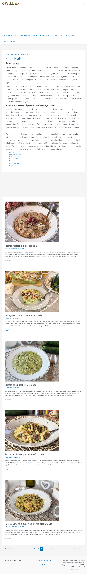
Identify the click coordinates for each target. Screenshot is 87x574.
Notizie (55, 35)
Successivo (78, 549)
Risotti (11, 165)
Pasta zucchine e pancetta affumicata (24, 454)
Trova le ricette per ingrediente (27, 35)
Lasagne (11, 152)
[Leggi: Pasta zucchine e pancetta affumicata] (32, 430)
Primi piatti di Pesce (15, 154)
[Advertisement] (43, 20)
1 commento (8, 387)
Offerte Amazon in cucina (67, 35)
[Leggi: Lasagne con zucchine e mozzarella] (32, 291)
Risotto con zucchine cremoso (20, 385)
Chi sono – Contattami (9, 41)
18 (52, 549)
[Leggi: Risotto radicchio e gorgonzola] (32, 222)
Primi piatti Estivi (14, 157)
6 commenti (8, 318)
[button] (84, 3)
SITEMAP (43, 565)
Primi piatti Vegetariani (16, 161)
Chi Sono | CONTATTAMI (43, 560)
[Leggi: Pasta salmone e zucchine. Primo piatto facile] (32, 500)
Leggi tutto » (8, 260)
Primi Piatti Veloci (14, 163)
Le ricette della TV (45, 35)
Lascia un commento (11, 248)
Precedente (8, 549)
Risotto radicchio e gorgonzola (21, 245)
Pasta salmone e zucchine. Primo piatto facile (28, 524)
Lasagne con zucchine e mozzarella (23, 315)
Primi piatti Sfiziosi (15, 159)
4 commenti (8, 457)
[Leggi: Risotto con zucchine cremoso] (32, 361)
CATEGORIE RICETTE (9, 35)
